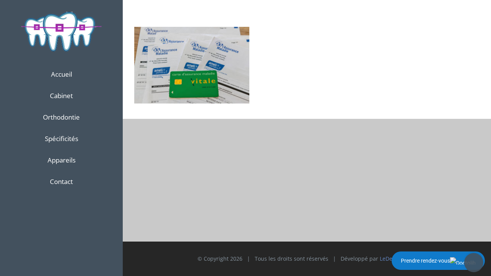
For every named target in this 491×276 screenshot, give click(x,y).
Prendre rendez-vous (425, 261)
